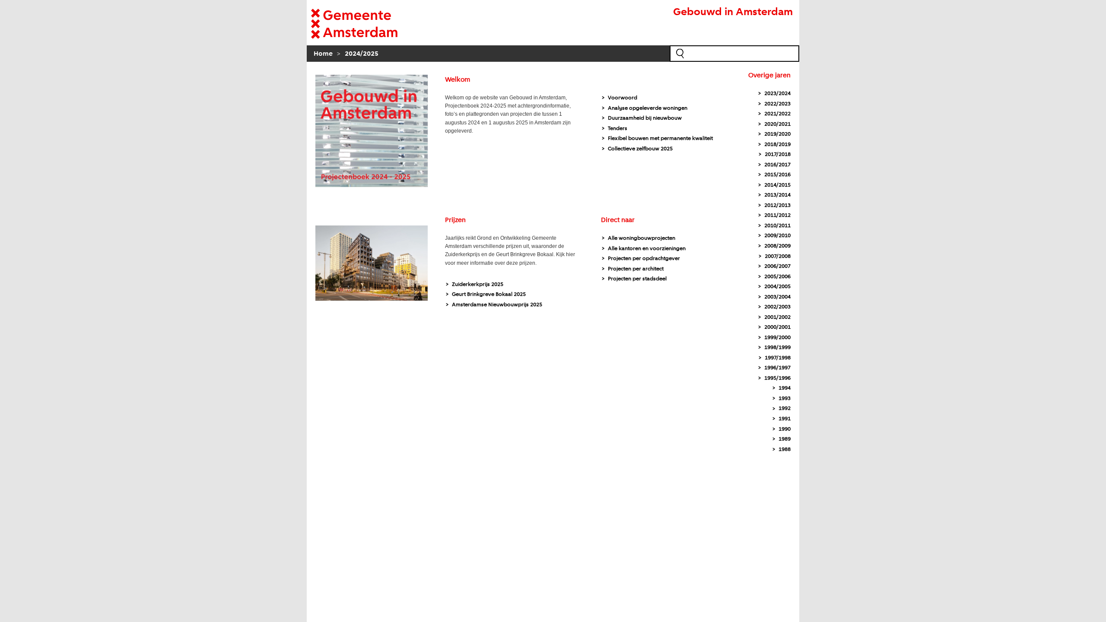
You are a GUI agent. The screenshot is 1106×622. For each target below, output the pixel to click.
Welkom (457, 79)
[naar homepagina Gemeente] (367, 23)
